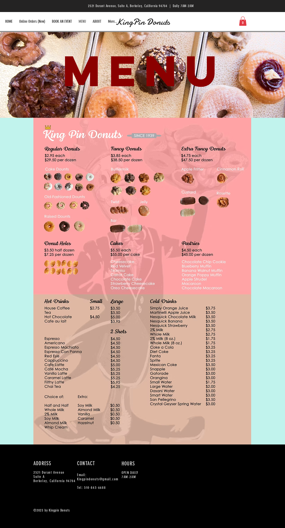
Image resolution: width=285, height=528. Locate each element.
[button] (243, 21)
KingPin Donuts (142, 22)
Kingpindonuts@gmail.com (97, 479)
